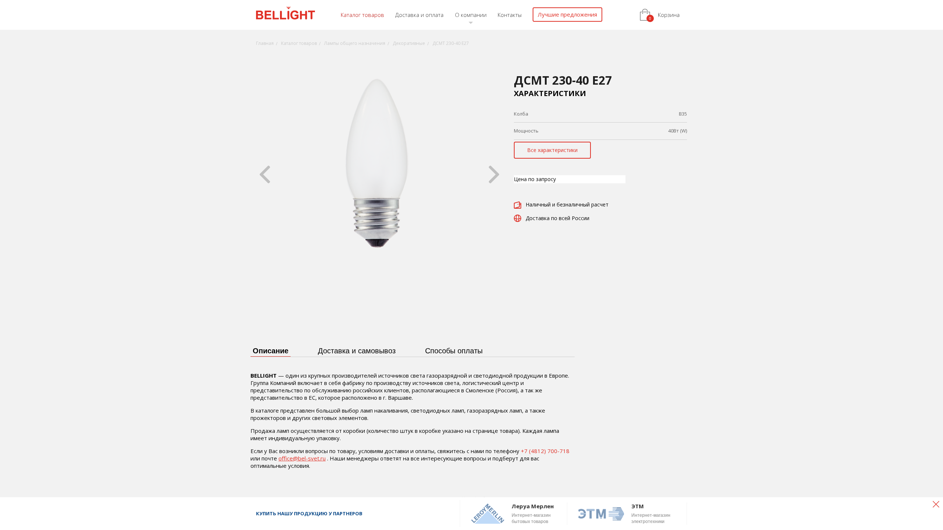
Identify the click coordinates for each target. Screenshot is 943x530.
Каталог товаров (362, 14)
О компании (471, 14)
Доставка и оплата (419, 14)
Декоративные (409, 43)
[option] (379, 174)
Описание (270, 351)
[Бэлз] (285, 14)
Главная (265, 43)
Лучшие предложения (567, 14)
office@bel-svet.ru (302, 458)
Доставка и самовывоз (357, 351)
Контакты (510, 14)
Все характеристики (552, 149)
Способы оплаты (454, 351)
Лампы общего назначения (354, 43)
